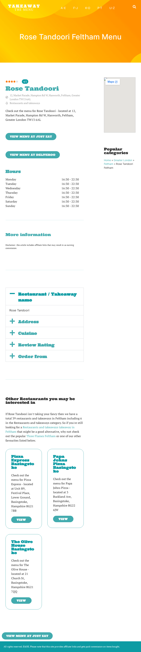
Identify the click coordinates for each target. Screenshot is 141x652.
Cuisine (27, 333)
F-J (75, 8)
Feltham (108, 163)
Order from (32, 356)
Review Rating (36, 344)
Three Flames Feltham (41, 436)
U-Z (112, 8)
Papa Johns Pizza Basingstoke (64, 463)
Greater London (123, 160)
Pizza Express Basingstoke (22, 462)
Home (107, 160)
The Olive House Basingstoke (22, 547)
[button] (134, 7)
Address (28, 321)
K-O (87, 8)
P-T (99, 8)
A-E (63, 8)
